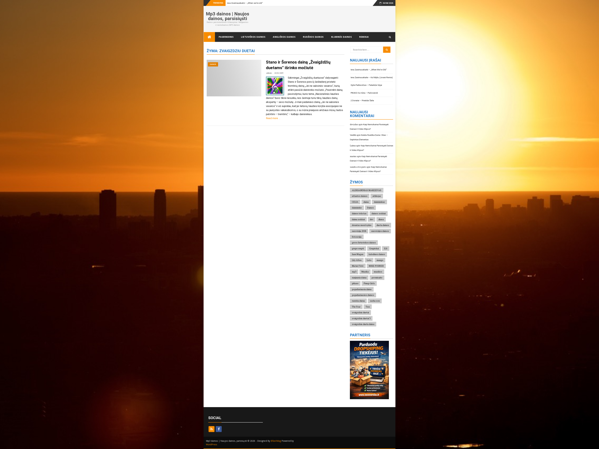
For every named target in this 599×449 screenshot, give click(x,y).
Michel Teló (358, 265)
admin (269, 73)
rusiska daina (358, 300)
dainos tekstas (359, 213)
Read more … (273, 118)
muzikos (378, 271)
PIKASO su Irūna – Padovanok (364, 93)
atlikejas (377, 195)
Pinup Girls (369, 283)
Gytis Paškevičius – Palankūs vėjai (366, 85)
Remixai (364, 36)
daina (366, 201)
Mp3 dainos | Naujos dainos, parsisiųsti (227, 16)
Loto (369, 260)
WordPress (211, 444)
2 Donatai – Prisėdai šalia (362, 100)
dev (371, 219)
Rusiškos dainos (313, 36)
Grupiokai (374, 248)
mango (380, 260)
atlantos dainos (360, 195)
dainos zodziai (379, 213)
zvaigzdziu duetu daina (363, 324)
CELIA (355, 201)
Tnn (368, 306)
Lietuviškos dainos (253, 36)
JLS (385, 248)
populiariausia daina (362, 289)
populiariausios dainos (363, 294)
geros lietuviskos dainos (364, 242)
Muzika (365, 271)
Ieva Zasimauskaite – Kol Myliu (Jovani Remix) (372, 77)
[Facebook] (219, 429)
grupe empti (358, 248)
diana (381, 219)
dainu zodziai (358, 219)
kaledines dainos (377, 254)
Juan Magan (357, 254)
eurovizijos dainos (380, 230)
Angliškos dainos (284, 36)
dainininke (357, 207)
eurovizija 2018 (359, 230)
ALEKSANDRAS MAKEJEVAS (366, 190)
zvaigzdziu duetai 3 (361, 318)
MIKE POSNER (376, 265)
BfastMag (276, 440)
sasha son (375, 300)
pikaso (355, 283)
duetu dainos (383, 225)
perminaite (377, 277)
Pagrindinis (226, 36)
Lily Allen (357, 260)
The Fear (356, 306)
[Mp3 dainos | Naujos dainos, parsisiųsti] (209, 37)
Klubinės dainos (341, 36)
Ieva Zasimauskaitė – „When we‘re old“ (369, 70)
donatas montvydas (362, 225)
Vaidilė (353, 135)
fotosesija (357, 236)
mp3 (354, 271)
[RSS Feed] (211, 429)
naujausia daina (359, 277)
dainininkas (379, 201)
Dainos (213, 64)
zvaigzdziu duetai (360, 312)
